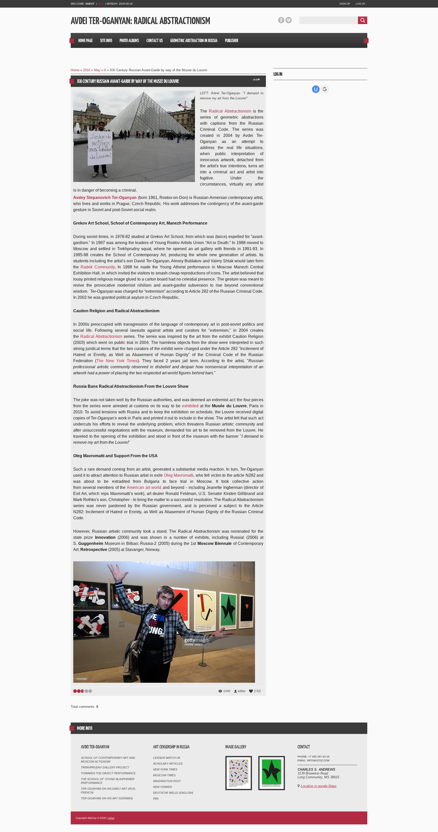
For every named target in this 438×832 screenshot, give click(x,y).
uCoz (111, 818)
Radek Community (98, 267)
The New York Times (117, 361)
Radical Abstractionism (230, 111)
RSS (100, 3)
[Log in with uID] (316, 89)
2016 (86, 70)
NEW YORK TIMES (165, 769)
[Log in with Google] (325, 89)
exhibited (190, 406)
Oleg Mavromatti (178, 475)
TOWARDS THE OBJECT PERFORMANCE (108, 773)
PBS (155, 798)
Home (75, 70)
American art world (144, 487)
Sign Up (344, 3)
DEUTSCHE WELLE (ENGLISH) (173, 792)
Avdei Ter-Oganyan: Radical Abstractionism (140, 20)
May (97, 70)
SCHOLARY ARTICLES (167, 763)
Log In (360, 3)
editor (242, 691)
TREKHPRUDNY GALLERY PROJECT (105, 767)
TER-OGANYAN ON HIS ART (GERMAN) (107, 798)
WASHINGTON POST (167, 781)
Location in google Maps (319, 786)
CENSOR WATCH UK (166, 757)
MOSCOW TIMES (164, 775)
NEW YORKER (162, 786)
